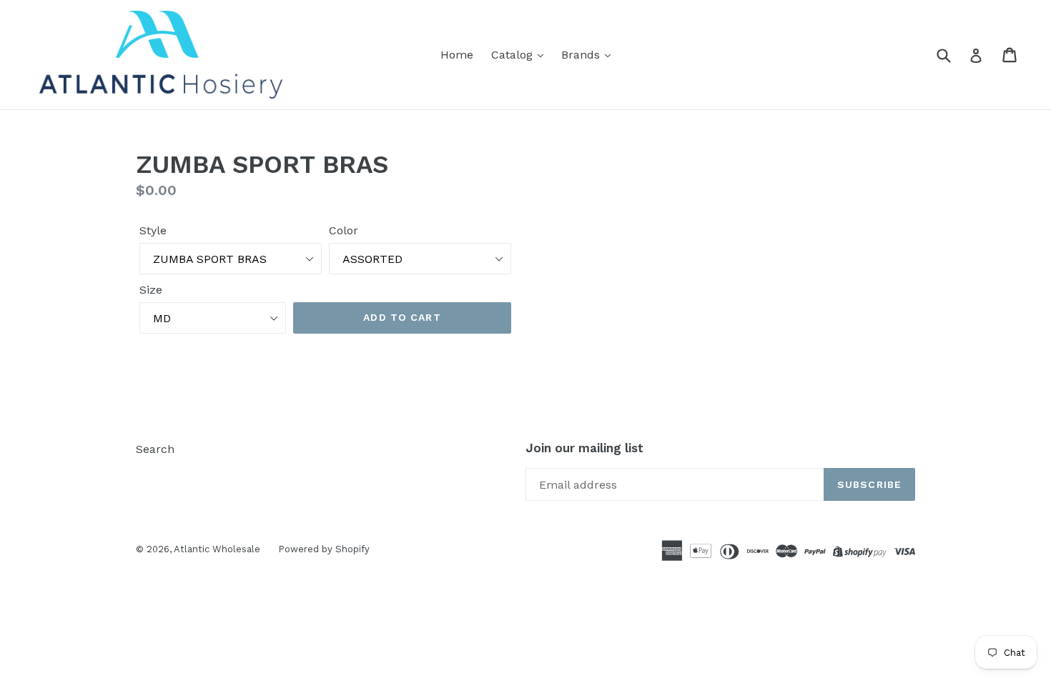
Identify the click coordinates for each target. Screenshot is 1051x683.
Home (456, 54)
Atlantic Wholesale (217, 549)
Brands (582, 54)
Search (155, 449)
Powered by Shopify (324, 549)
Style (153, 230)
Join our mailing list (584, 448)
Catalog (513, 54)
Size (150, 289)
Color (343, 230)
